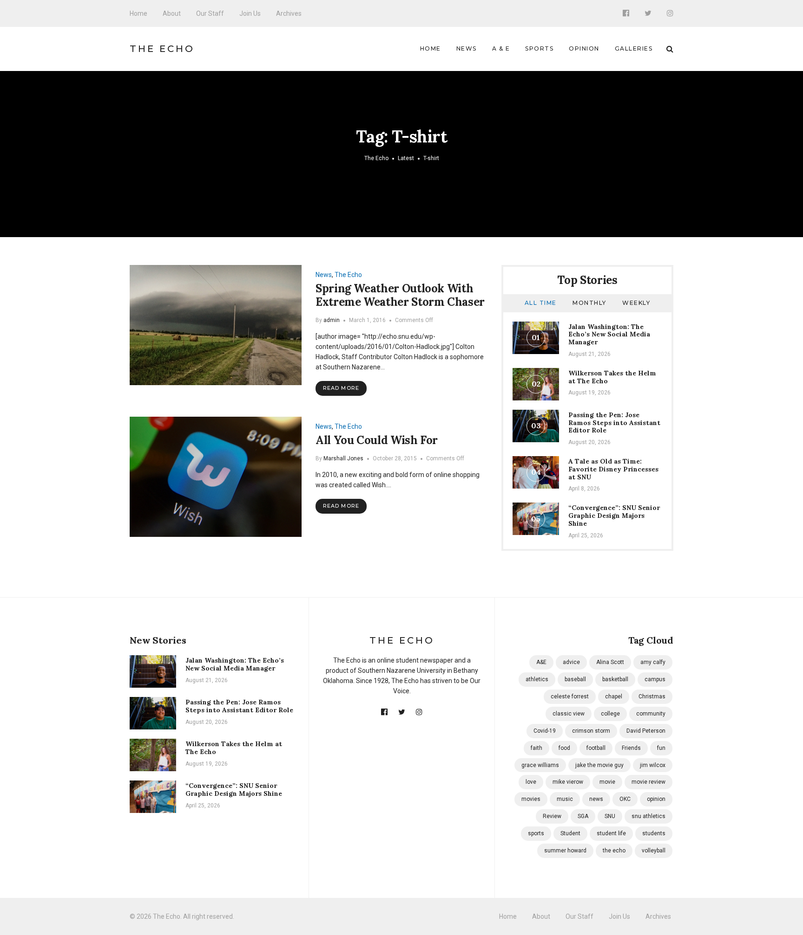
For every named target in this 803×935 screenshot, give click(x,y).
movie (607, 782)
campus (655, 679)
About (172, 13)
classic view (569, 713)
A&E (541, 662)
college (610, 713)
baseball (575, 679)
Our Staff (210, 13)
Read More (341, 388)
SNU (610, 816)
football (596, 748)
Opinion (584, 48)
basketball (615, 679)
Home (138, 13)
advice (571, 662)
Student (570, 833)
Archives (289, 13)
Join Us (250, 13)
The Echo (162, 48)
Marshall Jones (343, 458)
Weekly (636, 302)
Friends (631, 748)
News (466, 48)
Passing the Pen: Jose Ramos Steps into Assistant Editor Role (614, 423)
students (653, 833)
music (565, 799)
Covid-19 (544, 731)
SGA (583, 816)
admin (331, 320)
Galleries (634, 48)
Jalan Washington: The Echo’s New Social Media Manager (609, 334)
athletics (537, 679)
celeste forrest (570, 696)
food (564, 748)
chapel (613, 696)
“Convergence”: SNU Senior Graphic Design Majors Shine (614, 515)
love (531, 782)
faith (536, 748)
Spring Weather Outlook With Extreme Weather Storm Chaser (400, 295)
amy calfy (652, 662)
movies (530, 799)
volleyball (653, 850)
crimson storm (591, 731)
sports (536, 833)
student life (611, 833)
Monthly (589, 302)
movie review (648, 782)
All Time (541, 302)
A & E (501, 48)
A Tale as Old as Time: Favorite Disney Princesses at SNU (613, 469)
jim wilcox (652, 765)
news (596, 799)
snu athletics (648, 816)
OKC (625, 799)
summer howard (565, 850)
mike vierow (568, 782)
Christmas (651, 696)
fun (661, 748)
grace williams (540, 765)
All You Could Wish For (377, 440)
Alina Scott (610, 662)
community (650, 713)
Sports (539, 48)
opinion (656, 799)
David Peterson (645, 731)
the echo (614, 850)
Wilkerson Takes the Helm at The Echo (612, 377)
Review (552, 816)
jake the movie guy (599, 765)
